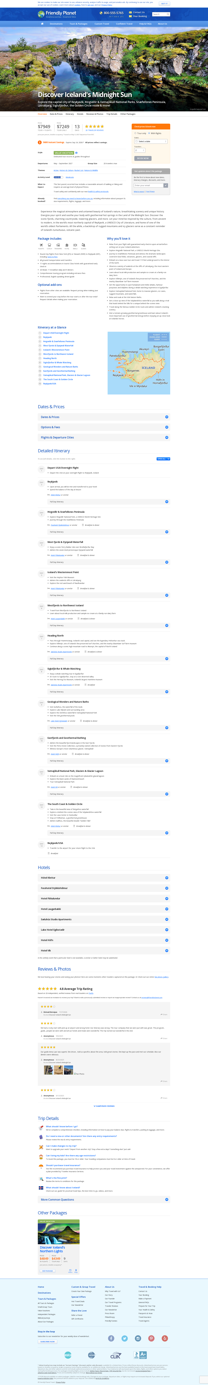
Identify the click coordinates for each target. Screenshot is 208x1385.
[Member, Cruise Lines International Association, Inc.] (116, 1355)
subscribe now (47, 1341)
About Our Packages (46, 1322)
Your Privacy (150, 191)
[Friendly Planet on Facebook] (111, 1337)
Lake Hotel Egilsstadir (59, 721)
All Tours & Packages (46, 1303)
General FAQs (144, 1302)
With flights (156, 133)
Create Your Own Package (81, 1291)
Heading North (50, 358)
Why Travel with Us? (113, 1291)
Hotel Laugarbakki (58, 619)
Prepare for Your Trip (147, 1306)
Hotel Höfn (55, 754)
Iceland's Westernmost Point (56, 350)
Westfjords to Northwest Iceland (58, 354)
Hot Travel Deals (77, 1301)
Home (41, 1287)
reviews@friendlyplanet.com (151, 997)
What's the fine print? (56, 1177)
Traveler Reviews (111, 1306)
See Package (47, 1271)
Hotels (80, 114)
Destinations (56, 23)
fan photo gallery (161, 977)
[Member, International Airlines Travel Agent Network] (92, 1355)
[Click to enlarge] (139, 363)
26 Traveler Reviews (95, 130)
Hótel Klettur (56, 495)
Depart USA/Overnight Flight (56, 333)
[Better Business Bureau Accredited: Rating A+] (140, 1355)
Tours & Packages (78, 23)
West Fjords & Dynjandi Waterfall (58, 345)
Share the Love (79, 1310)
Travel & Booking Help (150, 1287)
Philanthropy (110, 1317)
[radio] (135, 133)
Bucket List (78, 170)
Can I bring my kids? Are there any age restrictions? (71, 1155)
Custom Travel (102, 23)
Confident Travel (124, 23)
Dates (136, 138)
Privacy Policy (106, 5)
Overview (42, 114)
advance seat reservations (47, 1373)
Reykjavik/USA (49, 383)
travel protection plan (45, 1378)
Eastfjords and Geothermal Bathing (59, 371)
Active (56, 170)
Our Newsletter (77, 1305)
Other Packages (127, 114)
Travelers (137, 147)
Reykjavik (47, 337)
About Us (162, 23)
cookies (77, 5)
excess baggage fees (143, 1371)
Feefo (91, 993)
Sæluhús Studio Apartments (61, 652)
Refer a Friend (76, 1315)
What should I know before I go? (62, 1126)
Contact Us (143, 1291)
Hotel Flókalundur (58, 555)
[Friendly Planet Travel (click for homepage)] (57, 14)
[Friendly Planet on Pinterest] (151, 1337)
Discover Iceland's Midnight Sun (60, 1015)
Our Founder (110, 1299)
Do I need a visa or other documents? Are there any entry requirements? (81, 1136)
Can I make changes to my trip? (61, 1145)
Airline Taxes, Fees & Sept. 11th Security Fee (105, 1371)
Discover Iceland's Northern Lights (52, 1249)
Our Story (108, 1295)
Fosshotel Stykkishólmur (60, 525)
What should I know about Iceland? (63, 1187)
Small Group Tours (45, 1307)
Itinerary (70, 114)
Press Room (109, 1313)
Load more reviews (105, 1106)
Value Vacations (44, 1311)
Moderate (70, 177)
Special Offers (78, 1297)
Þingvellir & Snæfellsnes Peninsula (58, 341)
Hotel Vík (54, 787)
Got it (164, 3)
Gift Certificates (77, 1319)
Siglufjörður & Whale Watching (57, 362)
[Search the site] (168, 14)
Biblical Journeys (44, 1318)
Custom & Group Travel (83, 1287)
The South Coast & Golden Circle (58, 379)
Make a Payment (145, 1299)
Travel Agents (144, 1321)
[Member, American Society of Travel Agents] (68, 1355)
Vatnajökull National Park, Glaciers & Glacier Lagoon (66, 375)
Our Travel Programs (113, 1302)
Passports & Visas (146, 1313)
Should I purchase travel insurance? (63, 1165)
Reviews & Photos (94, 114)
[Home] (42, 23)
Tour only (141, 133)
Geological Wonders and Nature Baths (60, 367)
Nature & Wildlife (91, 170)
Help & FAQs (145, 23)
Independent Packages (46, 1314)
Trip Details (111, 114)
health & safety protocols (98, 191)
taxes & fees (52, 257)
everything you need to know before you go (75, 198)
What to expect (139, 192)
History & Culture (66, 170)
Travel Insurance (145, 1317)
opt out (91, 5)
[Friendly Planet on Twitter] (124, 1337)
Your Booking (144, 1295)
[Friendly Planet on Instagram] (138, 1337)
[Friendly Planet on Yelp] (165, 1337)
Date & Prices (56, 114)
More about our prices (94, 1373)
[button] (163, 458)
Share (165, 1014)
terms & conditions (102, 1378)
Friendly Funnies (111, 1321)
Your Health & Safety (147, 1310)
